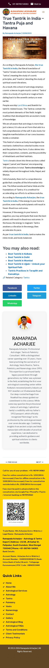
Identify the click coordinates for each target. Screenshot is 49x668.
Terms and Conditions (16, 629)
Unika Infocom (35, 654)
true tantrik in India (18, 234)
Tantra (6, 160)
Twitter (36, 288)
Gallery (9, 618)
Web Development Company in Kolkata (24, 658)
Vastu (9, 606)
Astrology (11, 594)
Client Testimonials (15, 633)
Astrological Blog (14, 622)
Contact (10, 614)
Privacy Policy (13, 637)
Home (9, 583)
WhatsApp (12, 303)
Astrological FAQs (15, 626)
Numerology (12, 610)
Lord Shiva (22, 105)
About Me (11, 587)
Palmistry (10, 602)
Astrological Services (16, 590)
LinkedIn (12, 295)
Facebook (12, 288)
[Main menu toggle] (43, 12)
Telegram (36, 295)
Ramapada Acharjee (25, 197)
